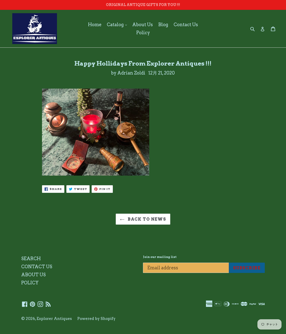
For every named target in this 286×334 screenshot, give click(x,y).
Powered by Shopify (96, 318)
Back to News (146, 219)
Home (94, 24)
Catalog (118, 24)
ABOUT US (33, 274)
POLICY (30, 282)
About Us (142, 24)
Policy (143, 32)
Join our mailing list (160, 257)
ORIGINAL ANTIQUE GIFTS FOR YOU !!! (143, 5)
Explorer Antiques (54, 318)
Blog (163, 24)
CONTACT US (36, 266)
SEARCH (31, 258)
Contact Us (186, 24)
